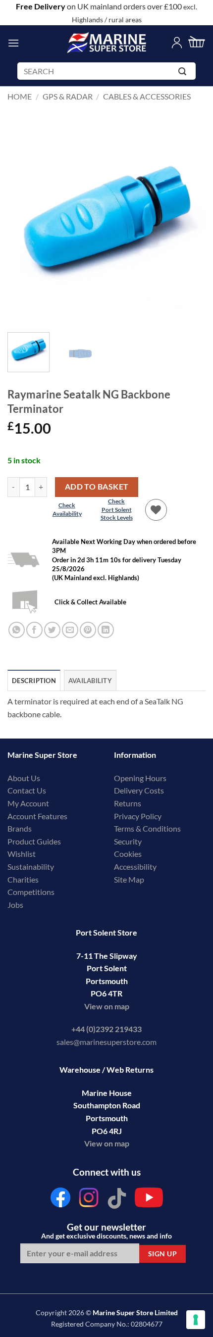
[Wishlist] (156, 510)
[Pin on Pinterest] (88, 630)
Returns (127, 803)
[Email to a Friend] (70, 630)
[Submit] (184, 73)
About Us (23, 778)
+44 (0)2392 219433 (106, 1029)
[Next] (189, 226)
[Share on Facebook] (34, 630)
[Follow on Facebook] (60, 1200)
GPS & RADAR (68, 96)
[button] (13, 43)
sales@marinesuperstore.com (106, 1041)
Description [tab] (34, 681)
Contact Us (26, 790)
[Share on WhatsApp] (16, 630)
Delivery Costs (139, 790)
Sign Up (162, 1253)
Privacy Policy (137, 816)
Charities (23, 879)
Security (128, 841)
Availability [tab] (90, 681)
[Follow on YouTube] (149, 1200)
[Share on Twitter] (52, 630)
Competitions (30, 891)
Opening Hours (140, 778)
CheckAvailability (67, 509)
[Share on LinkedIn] (106, 630)
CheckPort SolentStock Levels (117, 509)
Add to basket (97, 486)
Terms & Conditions (147, 828)
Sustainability (30, 866)
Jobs (15, 904)
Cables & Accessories (147, 96)
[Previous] (24, 226)
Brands (19, 828)
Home (19, 96)
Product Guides (34, 841)
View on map (106, 1006)
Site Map (129, 879)
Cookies (128, 853)
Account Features (37, 816)
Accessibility (135, 866)
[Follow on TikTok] (116, 1200)
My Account (28, 803)
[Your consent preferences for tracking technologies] (195, 1319)
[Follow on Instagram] (88, 1200)
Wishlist (21, 853)
